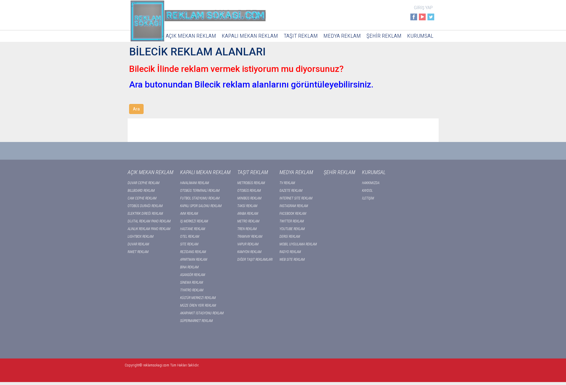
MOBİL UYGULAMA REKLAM (298, 244)
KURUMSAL (420, 35)
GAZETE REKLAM (290, 191)
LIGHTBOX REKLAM (141, 236)
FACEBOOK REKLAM (292, 213)
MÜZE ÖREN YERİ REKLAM (198, 305)
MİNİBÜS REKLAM (249, 198)
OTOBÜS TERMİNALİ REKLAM (200, 191)
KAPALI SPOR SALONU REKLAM (201, 206)
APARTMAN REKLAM (193, 259)
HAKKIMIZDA (370, 183)
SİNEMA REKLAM (191, 282)
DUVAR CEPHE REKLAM (143, 183)
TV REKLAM (287, 183)
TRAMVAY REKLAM (249, 236)
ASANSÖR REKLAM (192, 275)
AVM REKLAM (189, 213)
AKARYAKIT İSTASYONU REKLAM (202, 313)
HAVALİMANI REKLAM (194, 183)
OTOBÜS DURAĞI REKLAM (145, 206)
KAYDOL (367, 191)
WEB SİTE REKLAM (292, 259)
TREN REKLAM (247, 229)
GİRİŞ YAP (423, 7)
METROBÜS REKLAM (251, 183)
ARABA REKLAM (247, 213)
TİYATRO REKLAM (191, 290)
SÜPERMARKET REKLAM (196, 321)
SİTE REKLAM (189, 244)
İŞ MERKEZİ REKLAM (194, 221)
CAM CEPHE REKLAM (142, 198)
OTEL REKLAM (189, 236)
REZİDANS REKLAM (193, 252)
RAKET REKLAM (138, 252)
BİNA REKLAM (189, 267)
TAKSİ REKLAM (247, 206)
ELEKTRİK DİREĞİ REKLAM (145, 213)
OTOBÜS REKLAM (249, 191)
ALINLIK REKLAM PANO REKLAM (149, 229)
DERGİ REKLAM (289, 236)
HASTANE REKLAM (192, 229)
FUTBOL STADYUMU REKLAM (200, 198)
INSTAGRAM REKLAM (293, 206)
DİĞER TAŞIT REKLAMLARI (255, 259)
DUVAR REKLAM (138, 244)
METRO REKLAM (248, 221)
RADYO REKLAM (290, 252)
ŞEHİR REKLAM (384, 35)
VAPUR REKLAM (248, 244)
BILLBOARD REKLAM (141, 191)
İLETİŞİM (368, 198)
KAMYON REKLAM (249, 252)
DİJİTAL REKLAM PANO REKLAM (149, 221)
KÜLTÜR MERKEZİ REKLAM (198, 298)
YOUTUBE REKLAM (292, 229)
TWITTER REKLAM (291, 221)
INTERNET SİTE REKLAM (295, 198)
